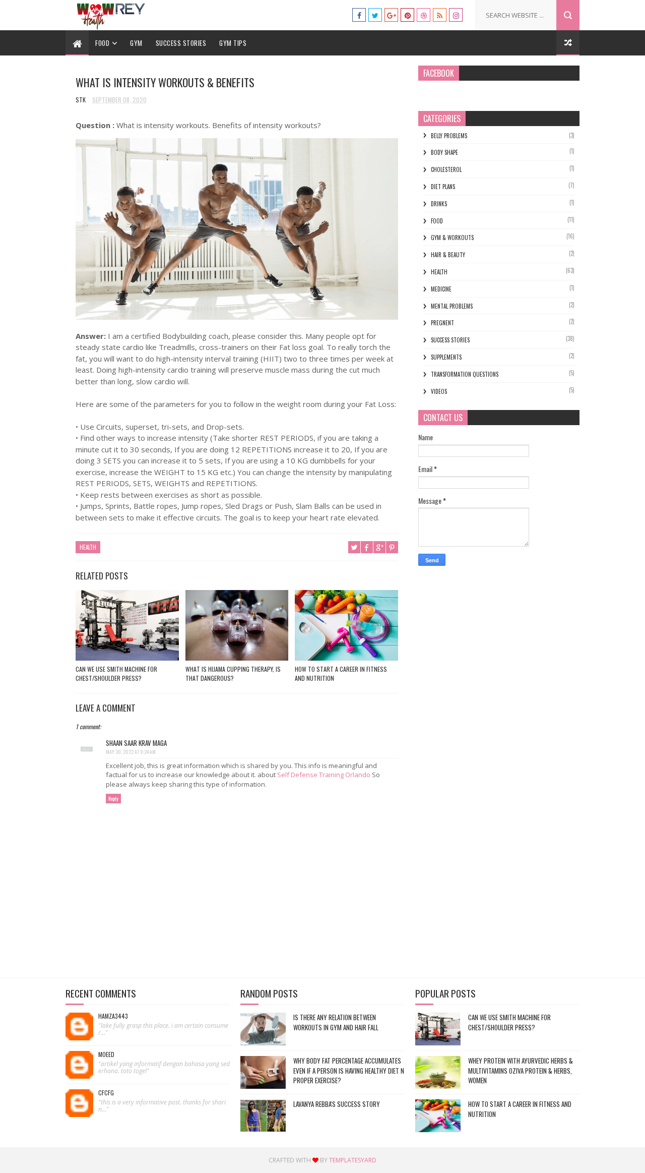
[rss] (439, 15)
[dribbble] (423, 15)
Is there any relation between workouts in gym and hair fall (335, 1022)
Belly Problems (449, 136)
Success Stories (181, 43)
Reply (113, 798)
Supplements (446, 357)
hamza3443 (113, 1016)
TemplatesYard (352, 1160)
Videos (439, 391)
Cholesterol (446, 169)
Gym (136, 43)
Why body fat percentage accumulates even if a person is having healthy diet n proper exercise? (348, 1070)
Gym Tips (232, 43)
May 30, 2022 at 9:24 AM (131, 751)
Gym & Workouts (452, 237)
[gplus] (391, 15)
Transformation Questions (464, 374)
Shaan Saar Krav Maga (136, 743)
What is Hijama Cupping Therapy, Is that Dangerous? (233, 673)
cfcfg (106, 1092)
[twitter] (375, 15)
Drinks (439, 204)
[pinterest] (407, 15)
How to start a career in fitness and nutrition (341, 673)
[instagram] (456, 15)
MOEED (106, 1054)
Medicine (441, 289)
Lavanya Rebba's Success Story (336, 1104)
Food (102, 43)
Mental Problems (452, 306)
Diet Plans (443, 187)
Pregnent (442, 323)
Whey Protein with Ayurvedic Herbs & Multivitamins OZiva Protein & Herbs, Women (520, 1070)
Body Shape (444, 152)
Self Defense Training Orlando (323, 774)
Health (88, 547)
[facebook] (359, 15)
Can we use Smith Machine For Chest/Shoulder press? (116, 673)
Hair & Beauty (448, 255)
